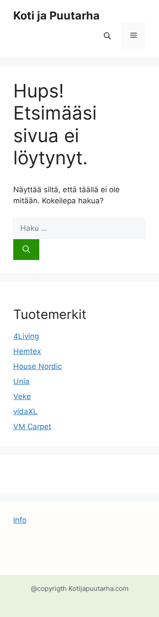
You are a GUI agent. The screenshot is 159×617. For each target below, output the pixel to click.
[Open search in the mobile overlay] (108, 35)
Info (19, 520)
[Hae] (26, 249)
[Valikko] (133, 35)
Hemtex (27, 351)
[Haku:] (79, 228)
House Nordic (37, 366)
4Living (26, 336)
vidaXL (25, 411)
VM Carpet (32, 426)
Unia (21, 381)
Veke (22, 396)
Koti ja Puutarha (56, 15)
